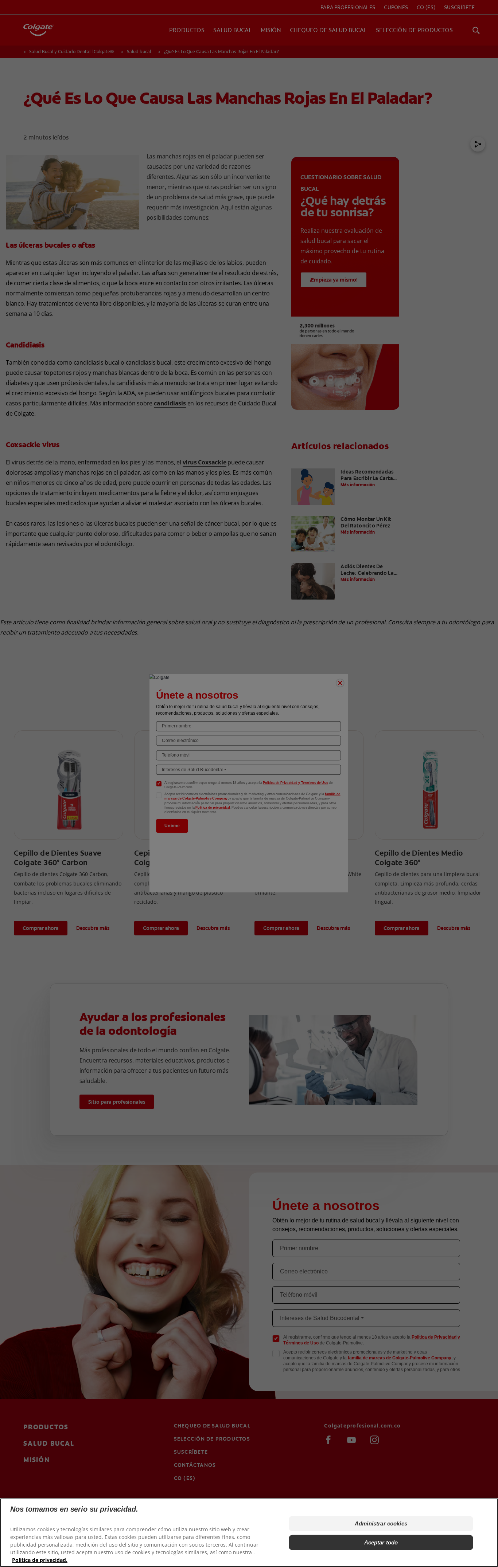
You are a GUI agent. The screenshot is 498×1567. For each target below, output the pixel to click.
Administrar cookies (381, 1523)
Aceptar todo (381, 1542)
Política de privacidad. (39, 1559)
